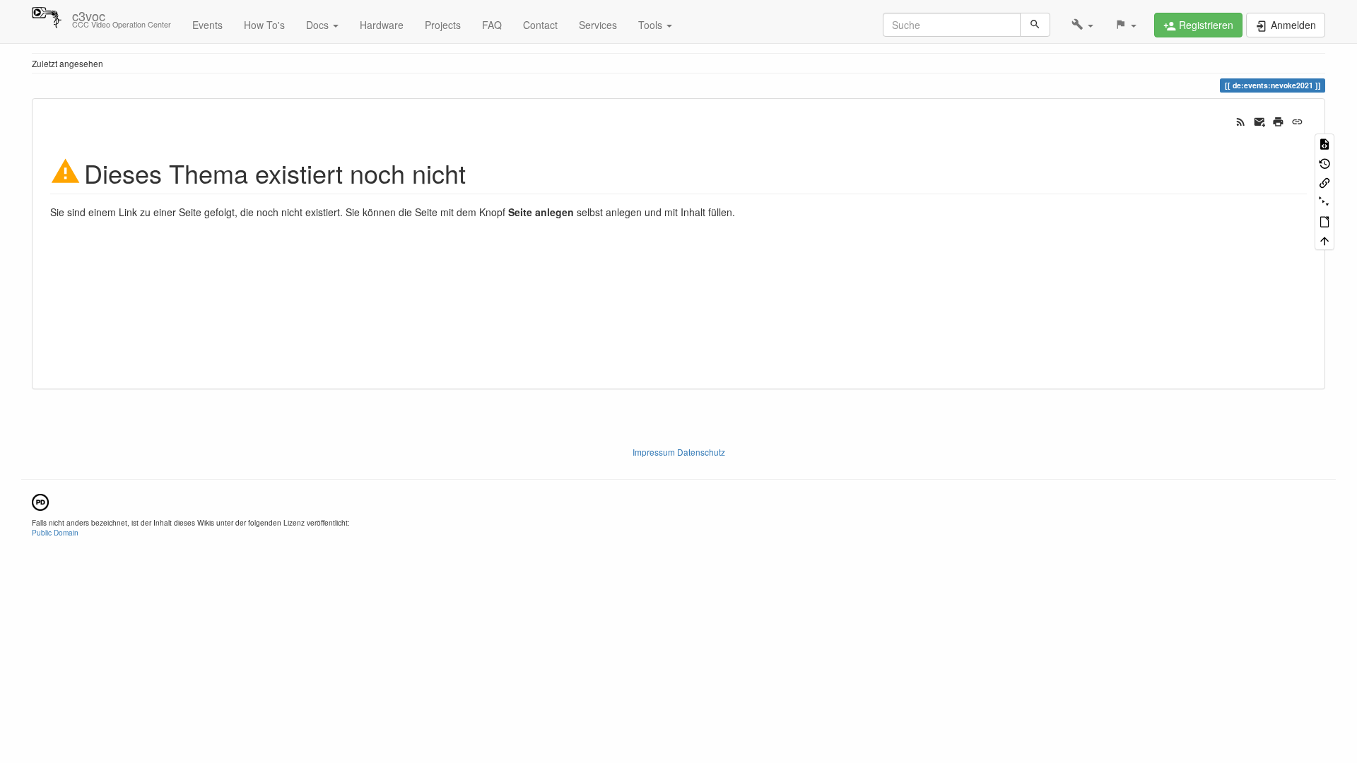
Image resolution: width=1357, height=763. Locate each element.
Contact (540, 25)
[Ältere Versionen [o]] (1324, 162)
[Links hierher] (1324, 182)
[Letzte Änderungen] (1241, 120)
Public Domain (55, 532)
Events (207, 25)
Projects (443, 25)
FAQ (492, 25)
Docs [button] (318, 25)
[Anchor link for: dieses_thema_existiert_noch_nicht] (479, 171)
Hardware (382, 25)
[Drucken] (1278, 120)
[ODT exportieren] (1324, 221)
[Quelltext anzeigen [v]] (1324, 143)
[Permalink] (1297, 120)
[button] (1082, 24)
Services (598, 25)
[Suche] (1035, 25)
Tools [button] (651, 25)
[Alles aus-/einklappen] (1324, 201)
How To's (264, 25)
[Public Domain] (40, 501)
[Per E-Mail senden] (1260, 120)
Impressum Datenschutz (679, 452)
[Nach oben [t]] (1324, 240)
